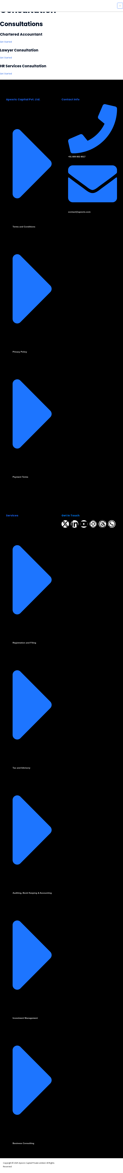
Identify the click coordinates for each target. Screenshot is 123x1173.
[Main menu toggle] (120, 6)
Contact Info (71, 99)
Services (12, 515)
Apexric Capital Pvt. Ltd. (23, 99)
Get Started (6, 41)
